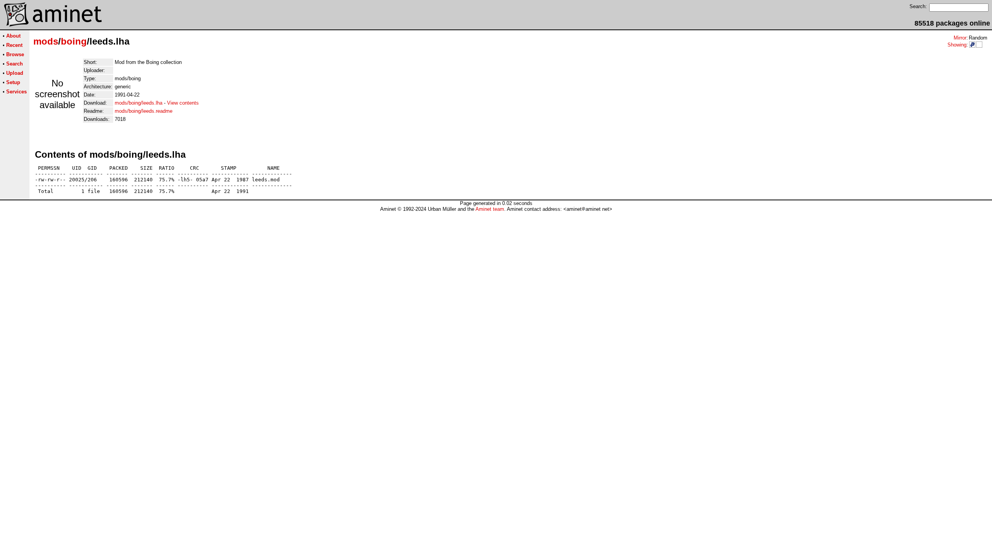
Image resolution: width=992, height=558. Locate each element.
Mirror (960, 38)
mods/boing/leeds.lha (138, 103)
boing (74, 41)
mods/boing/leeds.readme (143, 111)
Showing (956, 45)
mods (45, 41)
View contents (183, 103)
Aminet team (489, 209)
